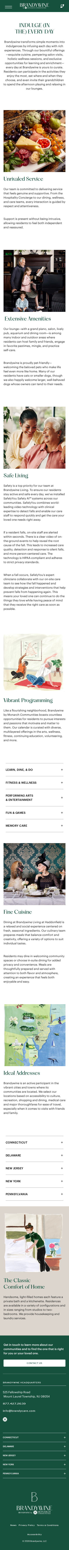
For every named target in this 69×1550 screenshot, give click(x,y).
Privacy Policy (27, 1525)
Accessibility (34, 1534)
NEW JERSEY (9, 1455)
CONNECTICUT (11, 1437)
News (13, 1525)
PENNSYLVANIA (11, 1473)
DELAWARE (8, 1446)
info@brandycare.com (19, 1410)
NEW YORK (8, 1464)
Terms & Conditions (48, 1525)
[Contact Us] (62, 6)
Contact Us (34, 1363)
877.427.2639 (14, 1403)
